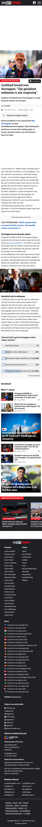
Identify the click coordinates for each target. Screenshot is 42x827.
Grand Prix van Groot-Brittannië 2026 (20, 651)
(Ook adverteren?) (16, 697)
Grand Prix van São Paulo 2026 (18, 683)
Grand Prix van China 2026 (16, 628)
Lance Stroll (8, 598)
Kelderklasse (26, 792)
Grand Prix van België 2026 (16, 654)
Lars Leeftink (6, 106)
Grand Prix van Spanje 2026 (17, 666)
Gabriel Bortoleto (10, 606)
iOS (26, 808)
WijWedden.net (9, 792)
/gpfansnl (9, 722)
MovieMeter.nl (9, 789)
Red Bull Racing (27, 577)
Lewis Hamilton (15, 243)
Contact (25, 803)
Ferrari (24, 563)
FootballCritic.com (28, 783)
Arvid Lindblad (9, 600)
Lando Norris (8, 557)
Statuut (16, 805)
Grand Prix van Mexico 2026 (17, 680)
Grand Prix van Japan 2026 (16, 631)
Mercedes (25, 571)
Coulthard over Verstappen (10, 80)
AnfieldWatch (9, 795)
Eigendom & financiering (13, 813)
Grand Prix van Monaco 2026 (17, 642)
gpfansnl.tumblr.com (12, 728)
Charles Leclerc (9, 554)
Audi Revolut (26, 557)
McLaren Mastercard (29, 569)
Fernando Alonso (10, 595)
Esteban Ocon (9, 592)
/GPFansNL (10, 717)
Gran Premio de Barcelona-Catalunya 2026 (22, 645)
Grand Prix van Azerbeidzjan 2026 (19, 668)
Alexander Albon (10, 577)
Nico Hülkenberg (10, 609)
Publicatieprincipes (11, 811)
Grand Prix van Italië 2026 (16, 663)
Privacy (15, 803)
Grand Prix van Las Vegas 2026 (18, 686)
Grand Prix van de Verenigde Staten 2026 (21, 677)
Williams (25, 580)
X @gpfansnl (8, 711)
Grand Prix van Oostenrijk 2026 (18, 648)
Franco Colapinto (10, 563)
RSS (20, 803)
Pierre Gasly (8, 566)
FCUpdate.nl (8, 786)
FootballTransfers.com (12, 783)
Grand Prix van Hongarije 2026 (18, 657)
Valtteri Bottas (9, 612)
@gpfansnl (10, 714)
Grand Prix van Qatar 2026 (16, 689)
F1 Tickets (26, 813)
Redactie (8, 803)
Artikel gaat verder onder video (21, 217)
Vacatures (24, 805)
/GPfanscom (10, 708)
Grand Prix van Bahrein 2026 (17, 671)
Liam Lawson (9, 571)
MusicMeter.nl (27, 789)
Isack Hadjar (8, 569)
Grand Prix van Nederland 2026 (18, 660)
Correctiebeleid (25, 811)
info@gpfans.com (10, 753)
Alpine (24, 551)
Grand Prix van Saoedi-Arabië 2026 (19, 634)
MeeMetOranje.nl (28, 795)
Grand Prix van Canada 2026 (17, 639)
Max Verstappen (10, 574)
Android (21, 808)
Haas (24, 566)
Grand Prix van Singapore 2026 (18, 674)
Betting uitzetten (11, 808)
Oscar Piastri (8, 560)
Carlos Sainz (8, 580)
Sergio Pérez (8, 615)
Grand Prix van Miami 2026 (16, 637)
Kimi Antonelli (9, 583)
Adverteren (9, 805)
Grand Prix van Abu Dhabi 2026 (18, 692)
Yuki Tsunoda (9, 603)
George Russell (9, 586)
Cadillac (25, 560)
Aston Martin (26, 554)
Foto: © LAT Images (7, 76)
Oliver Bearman (9, 589)
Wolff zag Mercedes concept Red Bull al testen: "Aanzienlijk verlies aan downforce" (18, 225)
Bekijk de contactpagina (11, 773)
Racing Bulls (26, 574)
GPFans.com (26, 786)
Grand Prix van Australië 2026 (17, 625)
